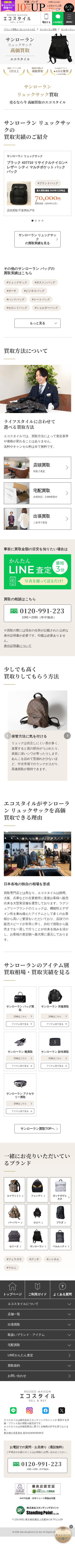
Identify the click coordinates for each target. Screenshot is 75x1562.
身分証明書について (18, 645)
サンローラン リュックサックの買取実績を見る (37, 239)
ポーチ (12, 290)
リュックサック (17, 282)
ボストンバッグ (45, 282)
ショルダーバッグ (47, 307)
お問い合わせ (17, 1375)
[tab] (32, 221)
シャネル (53, 1259)
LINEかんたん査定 (20, 1355)
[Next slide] (67, 735)
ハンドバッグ (16, 299)
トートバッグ (42, 299)
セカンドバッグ (17, 307)
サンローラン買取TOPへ (38, 1128)
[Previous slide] (7, 735)
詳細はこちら (20, 1016)
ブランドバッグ (48, 183)
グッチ (35, 1259)
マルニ (12, 1267)
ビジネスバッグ (35, 290)
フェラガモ (15, 1259)
